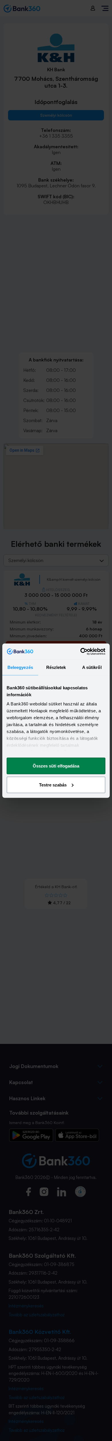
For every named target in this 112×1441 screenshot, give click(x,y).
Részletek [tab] (56, 667)
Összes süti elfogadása (56, 765)
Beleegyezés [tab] (20, 667)
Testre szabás (53, 784)
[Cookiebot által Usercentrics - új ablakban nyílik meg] (80, 651)
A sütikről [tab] (92, 667)
